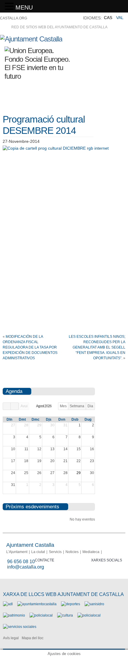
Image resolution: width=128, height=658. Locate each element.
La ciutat (38, 552)
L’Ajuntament (16, 552)
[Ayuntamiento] (37, 604)
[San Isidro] (94, 604)
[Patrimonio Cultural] (14, 615)
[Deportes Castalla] (70, 604)
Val (120, 18)
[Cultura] (65, 615)
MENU (24, 7)
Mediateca (90, 552)
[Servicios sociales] (19, 627)
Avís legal (11, 638)
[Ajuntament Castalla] (31, 39)
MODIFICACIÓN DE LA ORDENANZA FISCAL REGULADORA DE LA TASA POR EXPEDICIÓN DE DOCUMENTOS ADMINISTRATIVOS (30, 347)
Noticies (72, 552)
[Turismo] (89, 615)
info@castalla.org (25, 566)
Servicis (55, 552)
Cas (108, 18)
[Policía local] (41, 615)
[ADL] (8, 604)
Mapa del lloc (32, 638)
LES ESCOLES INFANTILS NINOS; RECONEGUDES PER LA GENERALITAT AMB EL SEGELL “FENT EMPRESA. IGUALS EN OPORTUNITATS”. (97, 347)
